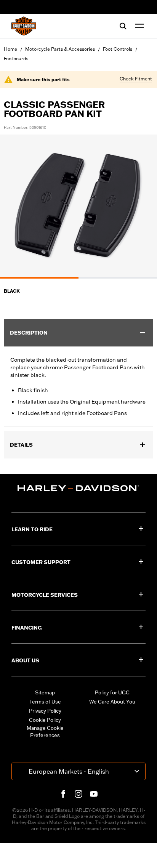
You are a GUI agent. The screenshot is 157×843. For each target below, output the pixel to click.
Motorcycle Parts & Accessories (60, 49)
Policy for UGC (112, 692)
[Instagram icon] (78, 793)
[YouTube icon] (93, 793)
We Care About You (112, 702)
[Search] (123, 25)
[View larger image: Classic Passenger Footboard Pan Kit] (78, 205)
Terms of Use (45, 702)
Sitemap (45, 692)
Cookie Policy (45, 720)
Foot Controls (117, 49)
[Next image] (141, 206)
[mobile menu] (138, 26)
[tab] (39, 278)
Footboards (16, 58)
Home (10, 49)
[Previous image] (15, 206)
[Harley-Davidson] (78, 488)
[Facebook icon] (63, 793)
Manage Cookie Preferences (45, 732)
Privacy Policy (45, 711)
